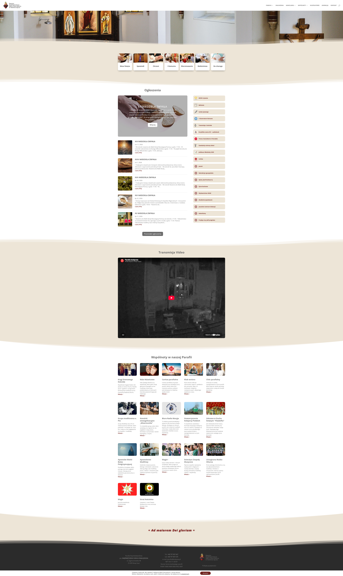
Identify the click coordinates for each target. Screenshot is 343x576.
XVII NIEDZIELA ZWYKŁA (145, 177)
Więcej (153, 125)
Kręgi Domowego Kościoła (125, 380)
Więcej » (120, 394)
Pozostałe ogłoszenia (152, 234)
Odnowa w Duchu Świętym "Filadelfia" (215, 419)
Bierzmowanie (187, 66)
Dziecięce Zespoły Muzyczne (192, 460)
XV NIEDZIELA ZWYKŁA (145, 213)
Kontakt (334, 5)
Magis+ (165, 459)
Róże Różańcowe (147, 379)
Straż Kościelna (146, 499)
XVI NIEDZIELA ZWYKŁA (145, 195)
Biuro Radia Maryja (170, 418)
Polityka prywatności (209, 566)
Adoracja (325, 5)
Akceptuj (205, 573)
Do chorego (218, 66)
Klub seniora (189, 379)
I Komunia (171, 66)
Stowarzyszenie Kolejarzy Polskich (192, 419)
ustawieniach (185, 574)
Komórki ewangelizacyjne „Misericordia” (147, 420)
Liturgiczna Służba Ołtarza (214, 460)
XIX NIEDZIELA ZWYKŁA (145, 141)
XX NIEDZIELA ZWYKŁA (152, 106)
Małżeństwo (202, 66)
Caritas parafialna (170, 379)
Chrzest (156, 66)
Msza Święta (125, 66)
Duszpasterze (314, 5)
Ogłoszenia (280, 5)
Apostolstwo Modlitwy (145, 460)
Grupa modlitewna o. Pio (127, 419)
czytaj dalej (138, 152)
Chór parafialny (213, 379)
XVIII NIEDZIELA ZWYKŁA (145, 159)
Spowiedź (140, 66)
